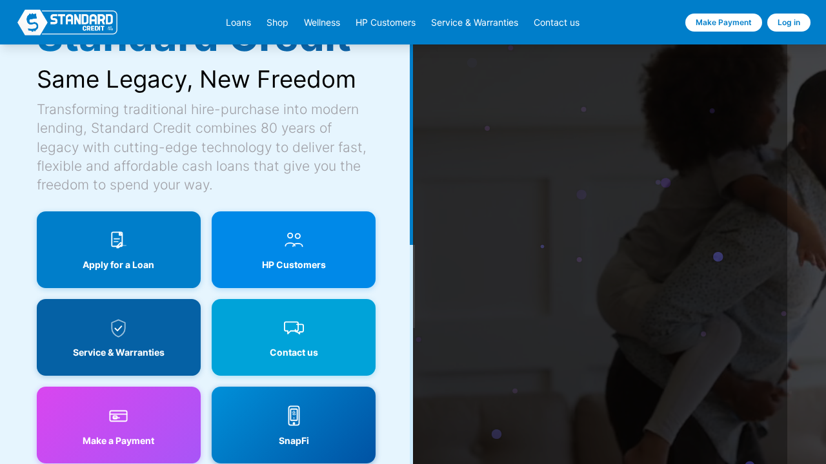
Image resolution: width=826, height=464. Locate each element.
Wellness (322, 22)
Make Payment (724, 22)
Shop (277, 22)
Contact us (556, 22)
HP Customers (386, 22)
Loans (238, 22)
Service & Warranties (474, 22)
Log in (789, 22)
